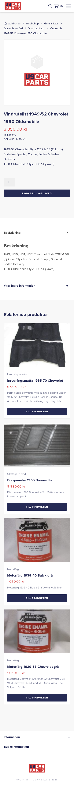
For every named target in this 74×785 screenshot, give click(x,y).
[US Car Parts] (13, 6)
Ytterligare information (19, 285)
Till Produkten (37, 411)
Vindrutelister (36, 28)
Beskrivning (12, 232)
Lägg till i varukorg (37, 193)
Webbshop (32, 23)
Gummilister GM (13, 28)
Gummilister (51, 23)
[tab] (37, 253)
